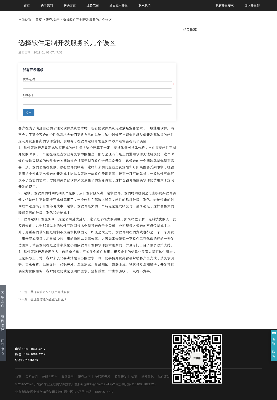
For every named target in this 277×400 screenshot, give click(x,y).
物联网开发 (102, 376)
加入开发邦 (252, 5)
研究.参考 (84, 376)
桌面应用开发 (119, 5)
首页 (27, 5)
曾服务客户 (49, 376)
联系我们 (144, 5)
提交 (29, 112)
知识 (134, 376)
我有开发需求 (225, 5)
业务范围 (93, 5)
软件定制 (164, 376)
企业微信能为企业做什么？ (49, 299)
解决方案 (70, 5)
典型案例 (67, 376)
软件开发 (121, 376)
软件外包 (148, 376)
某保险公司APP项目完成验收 (50, 292)
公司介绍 (32, 376)
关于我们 (47, 5)
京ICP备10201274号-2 (99, 384)
